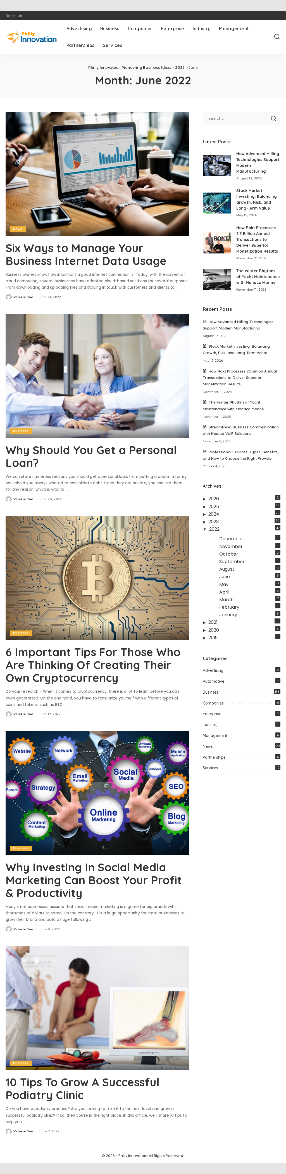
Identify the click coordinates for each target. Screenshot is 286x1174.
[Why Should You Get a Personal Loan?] (97, 376)
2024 (213, 514)
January (228, 614)
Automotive (213, 681)
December (231, 538)
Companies (213, 703)
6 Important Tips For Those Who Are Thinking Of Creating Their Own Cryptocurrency (93, 665)
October (228, 554)
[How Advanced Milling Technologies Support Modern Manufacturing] (217, 165)
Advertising (213, 670)
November (231, 546)
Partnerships (214, 757)
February (229, 607)
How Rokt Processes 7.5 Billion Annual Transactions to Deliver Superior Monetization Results (257, 239)
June (224, 576)
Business (21, 431)
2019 (213, 637)
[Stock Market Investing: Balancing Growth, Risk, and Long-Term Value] (217, 203)
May (223, 584)
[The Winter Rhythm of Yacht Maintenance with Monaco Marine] (217, 279)
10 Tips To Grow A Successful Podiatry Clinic (82, 1088)
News (17, 229)
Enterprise (212, 713)
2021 (213, 622)
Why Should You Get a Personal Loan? (91, 456)
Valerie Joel (24, 297)
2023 (213, 521)
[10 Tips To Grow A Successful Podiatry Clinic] (97, 1008)
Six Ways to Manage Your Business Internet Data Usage (86, 254)
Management (215, 735)
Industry (210, 724)
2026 (213, 498)
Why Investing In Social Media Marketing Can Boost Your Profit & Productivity (94, 880)
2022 (214, 529)
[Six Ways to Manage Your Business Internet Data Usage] (97, 174)
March (226, 599)
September (232, 561)
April (224, 592)
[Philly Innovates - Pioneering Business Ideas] (32, 37)
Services (210, 767)
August (226, 569)
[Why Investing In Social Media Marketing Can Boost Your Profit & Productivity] (97, 793)
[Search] (277, 37)
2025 (213, 506)
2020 (213, 630)
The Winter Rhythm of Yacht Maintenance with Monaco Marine (258, 276)
